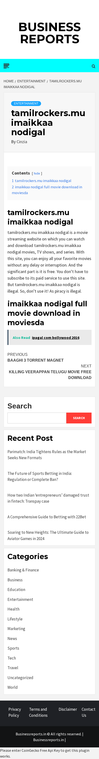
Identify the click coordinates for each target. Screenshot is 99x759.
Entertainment (26, 103)
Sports (13, 648)
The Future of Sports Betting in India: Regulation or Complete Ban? (39, 476)
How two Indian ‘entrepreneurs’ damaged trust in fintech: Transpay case (48, 498)
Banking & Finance (23, 570)
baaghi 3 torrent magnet (35, 357)
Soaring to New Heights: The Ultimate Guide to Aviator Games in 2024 (48, 535)
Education (16, 589)
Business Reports (49, 33)
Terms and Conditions (38, 712)
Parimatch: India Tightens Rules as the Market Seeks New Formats (46, 455)
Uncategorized (20, 677)
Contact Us (88, 712)
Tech (11, 658)
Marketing (16, 628)
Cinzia (22, 141)
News (12, 638)
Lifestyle (15, 619)
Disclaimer (68, 709)
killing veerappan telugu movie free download (50, 372)
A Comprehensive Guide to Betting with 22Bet (46, 517)
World (12, 687)
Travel (12, 667)
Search (19, 406)
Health (13, 609)
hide (37, 173)
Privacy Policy (14, 712)
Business (15, 580)
